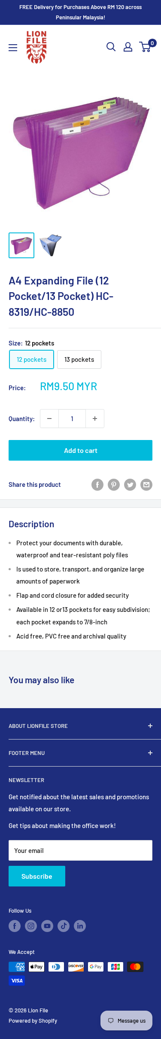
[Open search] (111, 47)
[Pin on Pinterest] (114, 484)
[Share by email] (146, 484)
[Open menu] (13, 47)
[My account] (128, 47)
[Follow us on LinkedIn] (80, 926)
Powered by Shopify (33, 1020)
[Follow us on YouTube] (47, 926)
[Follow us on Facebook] (15, 926)
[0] (145, 47)
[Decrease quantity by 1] (49, 418)
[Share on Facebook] (97, 484)
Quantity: (22, 418)
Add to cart (80, 450)
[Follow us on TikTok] (64, 926)
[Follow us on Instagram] (31, 926)
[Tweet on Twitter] (130, 484)
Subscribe (36, 876)
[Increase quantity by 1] (95, 418)
